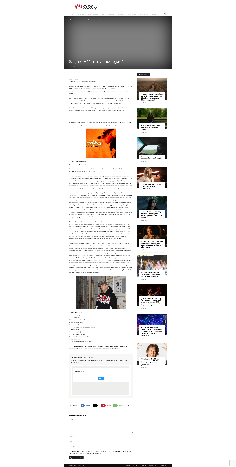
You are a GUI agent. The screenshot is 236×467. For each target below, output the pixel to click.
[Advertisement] (133, 7)
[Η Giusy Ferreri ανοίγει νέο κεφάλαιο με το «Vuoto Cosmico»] (152, 118)
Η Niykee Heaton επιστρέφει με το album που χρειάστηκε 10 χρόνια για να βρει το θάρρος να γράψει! (152, 97)
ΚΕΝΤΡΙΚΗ (128, 465)
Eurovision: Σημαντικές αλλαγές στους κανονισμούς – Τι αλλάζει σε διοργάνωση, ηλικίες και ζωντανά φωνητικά (152, 331)
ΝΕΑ (103, 14)
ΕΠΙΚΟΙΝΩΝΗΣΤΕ (162, 465)
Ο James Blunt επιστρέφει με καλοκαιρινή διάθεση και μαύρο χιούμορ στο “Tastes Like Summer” (152, 244)
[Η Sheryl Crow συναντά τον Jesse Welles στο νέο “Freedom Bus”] (152, 177)
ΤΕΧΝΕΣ (153, 14)
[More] (128, 405)
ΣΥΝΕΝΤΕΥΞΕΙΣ (93, 14)
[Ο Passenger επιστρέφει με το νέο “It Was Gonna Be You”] (152, 148)
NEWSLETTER (143, 465)
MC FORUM (135, 465)
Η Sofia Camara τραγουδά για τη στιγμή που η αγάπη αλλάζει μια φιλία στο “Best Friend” (151, 215)
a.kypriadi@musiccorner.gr (90, 164)
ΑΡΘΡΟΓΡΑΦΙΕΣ (143, 14)
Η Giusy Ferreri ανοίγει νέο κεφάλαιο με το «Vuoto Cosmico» (151, 127)
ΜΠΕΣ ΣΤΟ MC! (153, 465)
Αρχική (70, 19)
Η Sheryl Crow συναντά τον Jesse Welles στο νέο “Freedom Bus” (151, 186)
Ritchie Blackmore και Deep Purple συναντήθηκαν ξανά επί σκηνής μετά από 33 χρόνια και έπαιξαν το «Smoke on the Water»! (152, 302)
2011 (83, 19)
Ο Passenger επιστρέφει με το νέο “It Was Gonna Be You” (152, 158)
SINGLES (111, 14)
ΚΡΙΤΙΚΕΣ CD (77, 19)
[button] (165, 14)
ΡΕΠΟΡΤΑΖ (81, 14)
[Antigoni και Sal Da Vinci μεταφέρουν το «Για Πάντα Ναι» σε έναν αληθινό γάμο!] (152, 266)
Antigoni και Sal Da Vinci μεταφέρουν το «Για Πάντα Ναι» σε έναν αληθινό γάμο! (151, 274)
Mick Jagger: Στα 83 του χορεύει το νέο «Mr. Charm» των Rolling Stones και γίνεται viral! (151, 362)
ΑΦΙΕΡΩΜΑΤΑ (131, 14)
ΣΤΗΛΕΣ (120, 14)
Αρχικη (72, 14)
